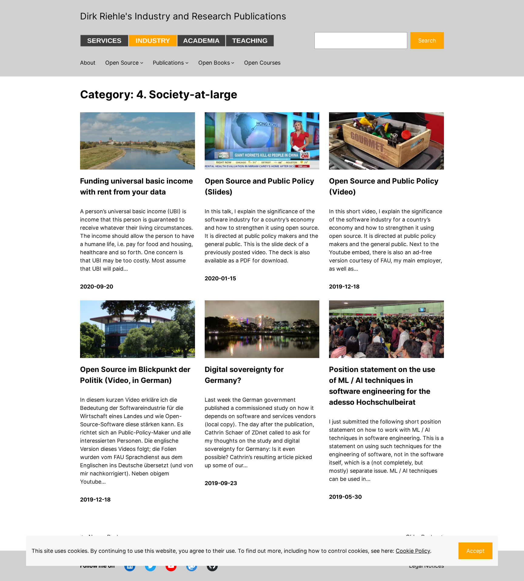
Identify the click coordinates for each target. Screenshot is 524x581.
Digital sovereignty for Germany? (244, 375)
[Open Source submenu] (141, 62)
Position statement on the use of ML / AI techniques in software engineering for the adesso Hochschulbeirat (382, 386)
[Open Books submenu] (232, 62)
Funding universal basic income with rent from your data (136, 186)
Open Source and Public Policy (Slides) (259, 186)
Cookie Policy (413, 551)
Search (427, 40)
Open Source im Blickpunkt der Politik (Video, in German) (135, 375)
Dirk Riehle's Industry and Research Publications (183, 16)
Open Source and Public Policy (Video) (383, 186)
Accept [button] (475, 551)
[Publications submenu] (187, 62)
